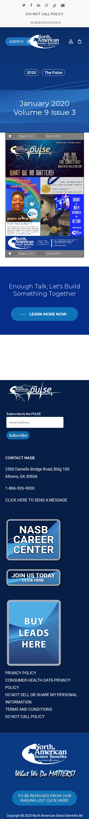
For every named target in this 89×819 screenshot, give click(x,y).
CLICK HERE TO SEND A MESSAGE (36, 500)
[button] (20, 41)
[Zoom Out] (38, 136)
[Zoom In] (42, 136)
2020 (31, 72)
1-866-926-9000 (19, 488)
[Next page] (15, 136)
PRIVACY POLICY (20, 672)
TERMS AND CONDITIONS (28, 709)
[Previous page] (9, 136)
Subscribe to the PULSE (23, 414)
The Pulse (53, 72)
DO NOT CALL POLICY (44, 14)
